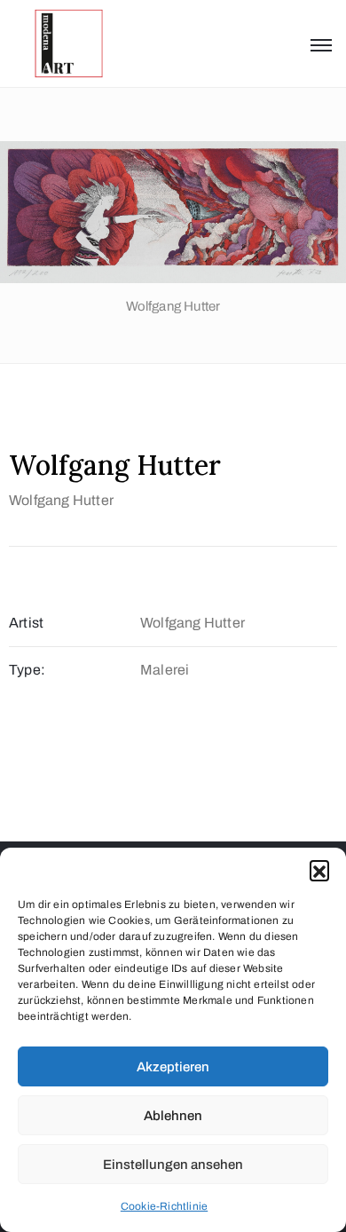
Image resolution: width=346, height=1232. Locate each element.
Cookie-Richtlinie (164, 1206)
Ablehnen (173, 1116)
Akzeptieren (173, 1067)
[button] (319, 870)
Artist (26, 622)
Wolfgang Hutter (61, 500)
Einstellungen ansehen (173, 1164)
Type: (27, 669)
